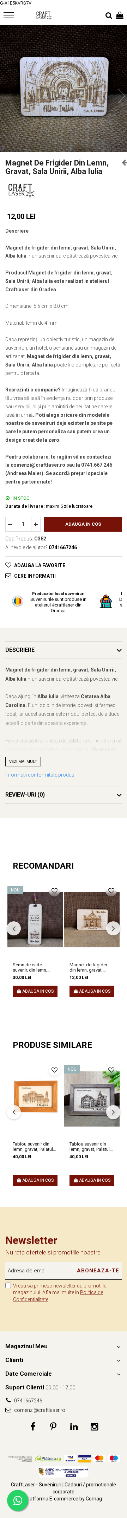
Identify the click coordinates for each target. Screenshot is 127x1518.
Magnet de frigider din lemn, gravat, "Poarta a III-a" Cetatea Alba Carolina (91, 967)
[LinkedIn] (74, 1427)
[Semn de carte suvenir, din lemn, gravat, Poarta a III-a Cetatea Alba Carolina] (35, 919)
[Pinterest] (53, 1427)
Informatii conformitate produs (39, 775)
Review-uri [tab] (25, 794)
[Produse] (10, 17)
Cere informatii (35, 576)
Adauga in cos (83, 524)
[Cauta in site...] (109, 16)
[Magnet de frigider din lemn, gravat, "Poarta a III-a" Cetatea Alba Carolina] (92, 919)
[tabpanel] (63, 88)
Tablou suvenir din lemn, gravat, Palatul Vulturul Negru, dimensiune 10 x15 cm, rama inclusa (89, 1146)
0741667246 (27, 1400)
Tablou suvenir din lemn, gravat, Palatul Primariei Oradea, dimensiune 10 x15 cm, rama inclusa (33, 1146)
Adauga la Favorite (39, 565)
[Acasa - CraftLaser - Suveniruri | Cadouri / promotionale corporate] (44, 16)
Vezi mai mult (23, 761)
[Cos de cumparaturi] (119, 16)
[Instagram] (94, 1427)
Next (121, 96)
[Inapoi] (121, 162)
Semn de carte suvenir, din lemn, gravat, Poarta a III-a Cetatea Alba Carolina (34, 967)
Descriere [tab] (20, 650)
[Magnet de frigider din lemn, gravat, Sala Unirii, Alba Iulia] (63, 88)
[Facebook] (33, 1427)
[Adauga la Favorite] (54, 890)
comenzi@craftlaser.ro (39, 1410)
